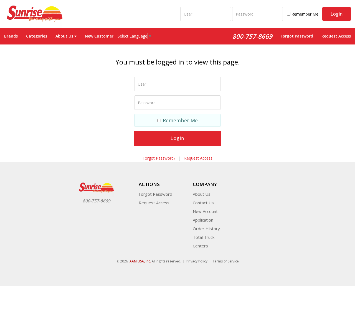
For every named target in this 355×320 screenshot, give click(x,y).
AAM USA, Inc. (140, 261)
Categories (36, 36)
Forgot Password (297, 36)
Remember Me (304, 14)
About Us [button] (64, 36)
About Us (202, 194)
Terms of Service (226, 261)
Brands (11, 36)
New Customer (99, 36)
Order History (206, 228)
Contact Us (203, 202)
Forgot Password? (159, 158)
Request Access (336, 36)
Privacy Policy (196, 261)
